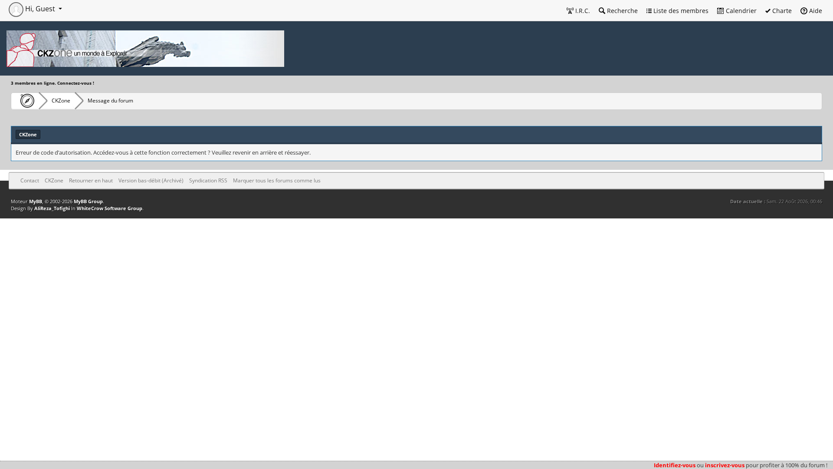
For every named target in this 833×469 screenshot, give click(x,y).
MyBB (35, 201)
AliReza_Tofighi (52, 208)
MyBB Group (88, 201)
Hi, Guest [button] (40, 8)
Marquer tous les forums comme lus (277, 180)
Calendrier (740, 11)
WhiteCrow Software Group (109, 208)
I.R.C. (582, 11)
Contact (29, 180)
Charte (781, 11)
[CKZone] (25, 101)
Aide (814, 11)
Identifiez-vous (674, 465)
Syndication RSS (208, 180)
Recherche (621, 11)
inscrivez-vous (724, 465)
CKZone (61, 100)
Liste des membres (680, 11)
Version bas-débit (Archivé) (151, 180)
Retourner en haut (91, 180)
